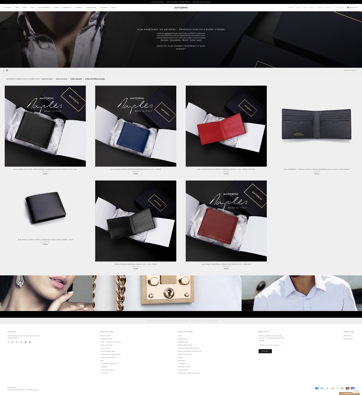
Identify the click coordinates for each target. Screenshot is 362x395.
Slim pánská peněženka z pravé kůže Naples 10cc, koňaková (226, 264)
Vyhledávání (339, 7)
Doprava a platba (106, 336)
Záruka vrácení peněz (107, 345)
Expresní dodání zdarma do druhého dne (189, 351)
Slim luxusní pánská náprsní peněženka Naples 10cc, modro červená (226, 169)
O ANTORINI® (182, 364)
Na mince (192, 40)
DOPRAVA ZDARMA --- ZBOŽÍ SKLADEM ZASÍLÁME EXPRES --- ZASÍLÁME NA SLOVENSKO (181, 2)
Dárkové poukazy (183, 339)
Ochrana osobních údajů (108, 351)
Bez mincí (185, 40)
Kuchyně (103, 7)
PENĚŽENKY (67, 7)
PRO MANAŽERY (44, 7)
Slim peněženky (164, 321)
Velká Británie (348, 336)
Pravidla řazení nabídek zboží (109, 364)
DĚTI (32, 7)
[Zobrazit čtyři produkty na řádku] (7, 70)
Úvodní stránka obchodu (108, 370)
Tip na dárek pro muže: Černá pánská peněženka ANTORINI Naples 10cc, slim (45, 169)
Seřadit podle (350, 70)
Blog (102, 360)
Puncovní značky (105, 348)
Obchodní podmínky (106, 339)
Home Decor (91, 7)
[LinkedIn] (30, 342)
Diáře (56, 7)
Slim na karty (164, 40)
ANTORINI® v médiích (184, 367)
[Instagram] (17, 342)
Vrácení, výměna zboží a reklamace (111, 342)
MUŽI (25, 7)
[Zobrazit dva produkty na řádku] (4, 70)
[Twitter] (12, 342)
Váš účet (291, 7)
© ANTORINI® (12, 387)
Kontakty (328, 7)
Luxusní (199, 40)
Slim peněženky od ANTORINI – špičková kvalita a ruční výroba (190, 321)
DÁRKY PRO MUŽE (61, 79)
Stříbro (78, 7)
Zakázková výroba (183, 342)
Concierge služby (183, 370)
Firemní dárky (182, 360)
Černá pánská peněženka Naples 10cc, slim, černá (135, 264)
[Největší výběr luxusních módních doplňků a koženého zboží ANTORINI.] (181, 8)
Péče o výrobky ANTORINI (108, 357)
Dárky (113, 7)
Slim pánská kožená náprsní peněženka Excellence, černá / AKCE (45, 239)
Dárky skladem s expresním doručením (189, 373)
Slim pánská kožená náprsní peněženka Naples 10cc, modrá (136, 169)
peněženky (168, 33)
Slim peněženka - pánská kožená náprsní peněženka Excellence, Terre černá (317, 169)
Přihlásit (265, 351)
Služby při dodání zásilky (185, 354)
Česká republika (348, 339)
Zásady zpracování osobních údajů (110, 354)
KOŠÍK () (353, 7)
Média (312, 7)
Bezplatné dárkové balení (185, 345)
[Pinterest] (21, 342)
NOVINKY (8, 7)
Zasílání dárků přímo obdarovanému (188, 348)
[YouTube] (25, 342)
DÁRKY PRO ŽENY (46, 79)
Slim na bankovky (175, 40)
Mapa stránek (105, 373)
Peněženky (156, 321)
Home (298, 7)
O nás (305, 7)
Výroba (319, 7)
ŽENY (17, 7)
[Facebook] (8, 342)
